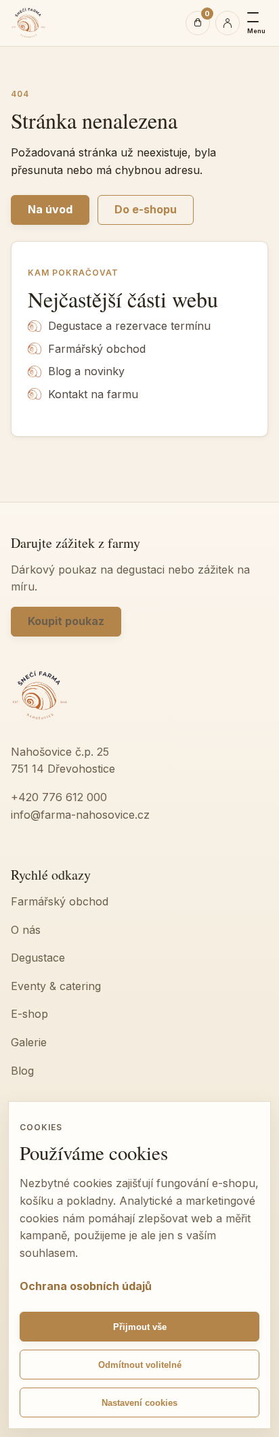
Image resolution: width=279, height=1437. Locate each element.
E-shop (29, 1014)
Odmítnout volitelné (139, 1365)
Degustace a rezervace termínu (129, 326)
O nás (26, 930)
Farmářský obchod (97, 349)
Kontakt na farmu (93, 394)
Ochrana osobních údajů (86, 1286)
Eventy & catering (56, 986)
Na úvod (50, 209)
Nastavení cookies (139, 1403)
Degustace (38, 957)
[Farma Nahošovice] (28, 23)
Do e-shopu (145, 209)
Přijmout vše (140, 1327)
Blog (22, 1070)
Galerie (29, 1042)
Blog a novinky (86, 371)
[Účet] (227, 23)
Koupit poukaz (66, 621)
